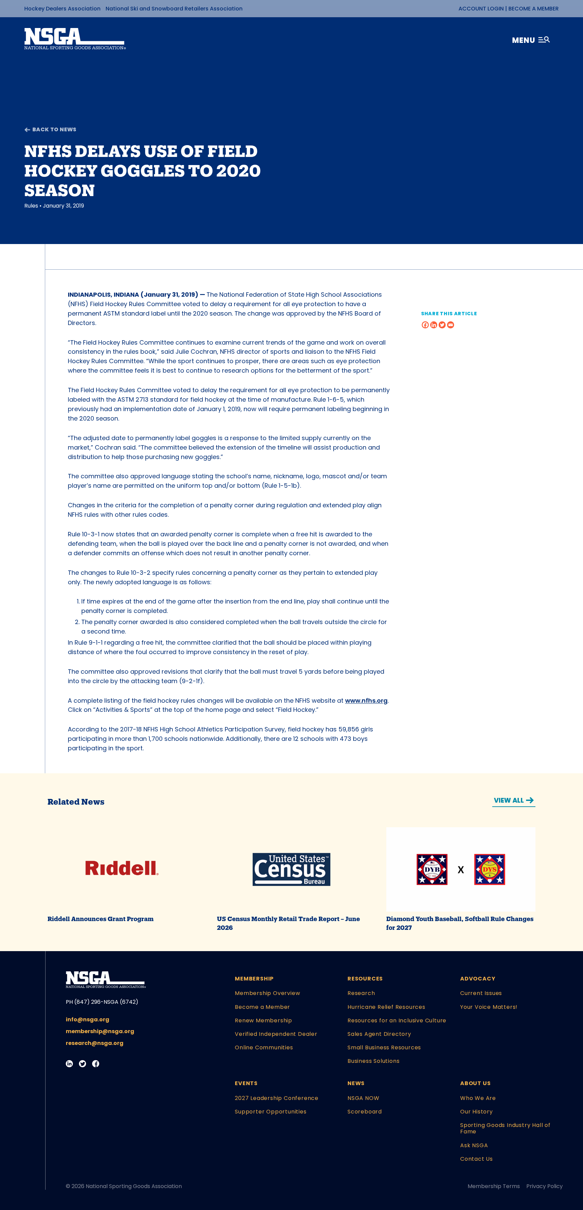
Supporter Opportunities (270, 1111)
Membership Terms (494, 1186)
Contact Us (476, 1159)
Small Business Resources (384, 1047)
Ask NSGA (474, 1145)
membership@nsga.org (100, 1031)
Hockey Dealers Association (62, 8)
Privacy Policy (544, 1186)
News (356, 1083)
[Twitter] (442, 324)
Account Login (481, 8)
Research (361, 993)
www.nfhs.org (366, 700)
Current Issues (481, 993)
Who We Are (478, 1098)
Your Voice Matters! (489, 1007)
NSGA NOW (363, 1098)
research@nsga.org (94, 1043)
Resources (365, 979)
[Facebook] (425, 324)
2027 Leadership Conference (276, 1098)
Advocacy (477, 979)
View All (509, 800)
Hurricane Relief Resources (386, 1007)
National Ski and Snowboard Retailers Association (174, 8)
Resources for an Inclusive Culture (397, 1020)
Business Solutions (373, 1061)
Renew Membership (263, 1020)
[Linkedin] (433, 324)
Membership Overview (267, 993)
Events (246, 1083)
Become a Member (533, 8)
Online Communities (264, 1047)
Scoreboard (365, 1111)
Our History (476, 1111)
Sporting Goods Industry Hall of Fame (505, 1128)
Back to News (54, 129)
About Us (475, 1083)
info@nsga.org (87, 1019)
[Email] (450, 324)
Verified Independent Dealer (276, 1034)
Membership (254, 979)
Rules (31, 206)
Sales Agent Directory (379, 1034)
